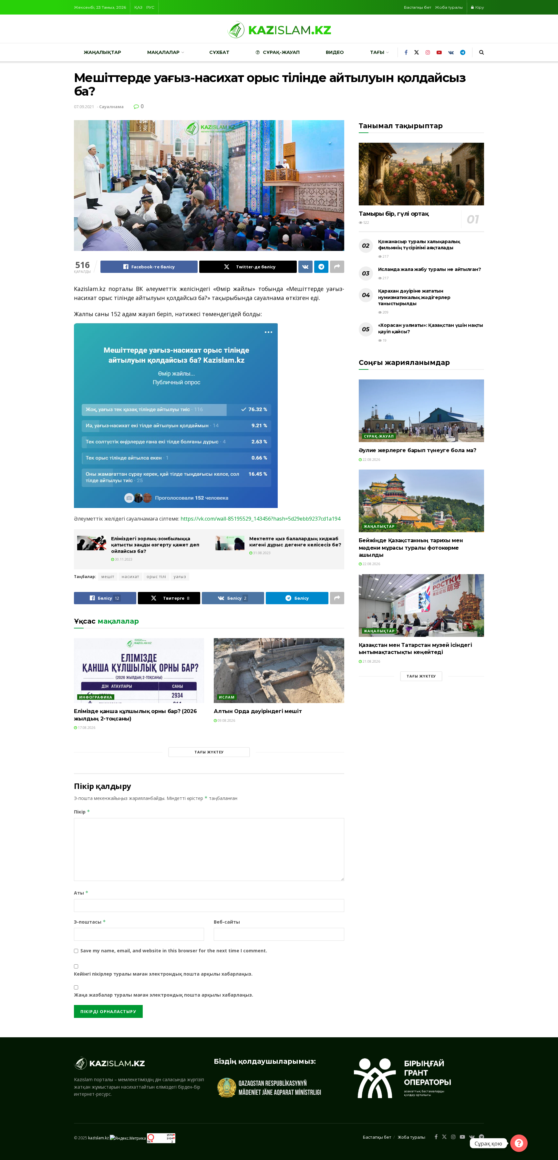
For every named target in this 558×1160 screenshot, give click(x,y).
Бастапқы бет (417, 7)
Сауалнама (111, 106)
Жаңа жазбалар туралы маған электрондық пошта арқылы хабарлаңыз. (163, 995)
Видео (335, 52)
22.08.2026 (371, 459)
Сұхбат (219, 52)
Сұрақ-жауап (281, 52)
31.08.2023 (261, 552)
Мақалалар (163, 52)
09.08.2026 (226, 720)
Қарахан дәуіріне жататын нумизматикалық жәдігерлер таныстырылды (414, 297)
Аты (81, 893)
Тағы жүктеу (209, 752)
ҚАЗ (138, 7)
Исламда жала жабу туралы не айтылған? (429, 269)
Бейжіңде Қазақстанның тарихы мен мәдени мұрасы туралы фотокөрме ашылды (411, 547)
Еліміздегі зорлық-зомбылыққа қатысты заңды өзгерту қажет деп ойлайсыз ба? (155, 545)
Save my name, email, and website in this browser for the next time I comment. (173, 951)
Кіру (479, 7)
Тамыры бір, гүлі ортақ (394, 213)
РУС (150, 7)
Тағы (377, 52)
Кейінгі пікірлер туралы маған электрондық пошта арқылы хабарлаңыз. (163, 974)
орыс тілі (156, 576)
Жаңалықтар (102, 52)
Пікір (82, 812)
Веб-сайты (227, 922)
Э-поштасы (90, 922)
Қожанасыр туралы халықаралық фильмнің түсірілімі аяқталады (419, 245)
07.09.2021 (84, 106)
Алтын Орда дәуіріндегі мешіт (258, 711)
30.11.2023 (123, 559)
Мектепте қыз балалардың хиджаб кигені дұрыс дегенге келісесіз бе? (295, 542)
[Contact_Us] (519, 1143)
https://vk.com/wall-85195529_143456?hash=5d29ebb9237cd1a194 (260, 518)
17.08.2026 (86, 727)
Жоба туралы (449, 7)
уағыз (180, 576)
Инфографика (95, 697)
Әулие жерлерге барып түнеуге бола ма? (417, 450)
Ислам (227, 697)
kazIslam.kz (98, 1138)
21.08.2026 (371, 661)
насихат (130, 576)
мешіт (107, 576)
